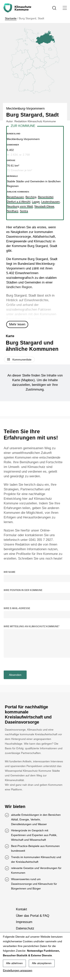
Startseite (11, 18)
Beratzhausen (16, 319)
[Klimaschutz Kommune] (18, 8)
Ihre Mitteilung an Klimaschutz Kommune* (32, 626)
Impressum (24, 922)
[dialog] (35, 954)
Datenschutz (25, 928)
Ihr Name (9, 572)
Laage (36, 201)
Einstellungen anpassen (17, 970)
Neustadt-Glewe (44, 206)
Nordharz (12, 211)
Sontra (24, 211)
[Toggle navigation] (64, 7)
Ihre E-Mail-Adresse (17, 608)
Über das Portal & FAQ (32, 916)
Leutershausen (50, 201)
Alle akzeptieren (42, 963)
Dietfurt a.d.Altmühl (18, 201)
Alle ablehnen (14, 963)
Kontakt (21, 909)
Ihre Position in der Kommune (23, 590)
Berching (34, 319)
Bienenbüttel (45, 196)
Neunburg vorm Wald (20, 206)
